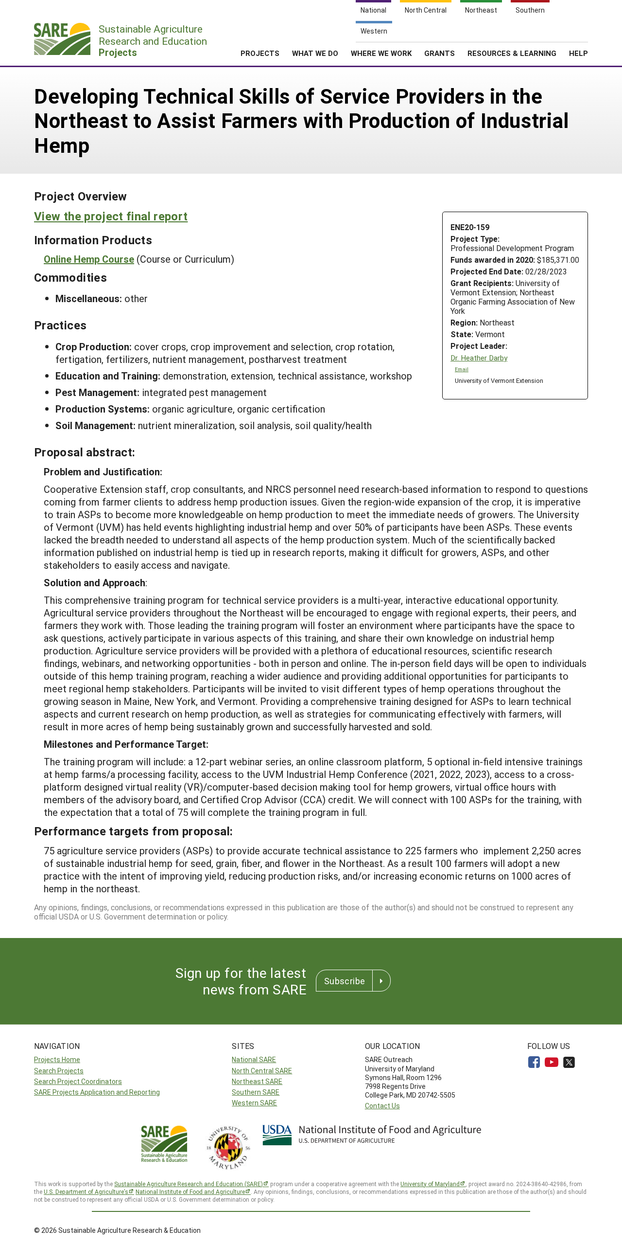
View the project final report (111, 216)
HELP (578, 53)
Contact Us (382, 1105)
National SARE (254, 1059)
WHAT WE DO (315, 53)
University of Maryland (430, 1184)
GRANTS (439, 53)
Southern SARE (255, 1092)
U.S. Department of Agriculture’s (86, 1191)
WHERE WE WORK (381, 53)
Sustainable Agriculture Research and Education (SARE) (188, 1184)
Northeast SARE (257, 1081)
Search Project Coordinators (78, 1081)
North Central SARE (262, 1070)
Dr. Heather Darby (478, 358)
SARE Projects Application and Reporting (97, 1092)
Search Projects (59, 1070)
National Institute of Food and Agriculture (190, 1191)
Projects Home (57, 1059)
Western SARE (254, 1102)
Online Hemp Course (89, 259)
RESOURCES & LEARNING (511, 53)
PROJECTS (260, 53)
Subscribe (344, 981)
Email (461, 369)
